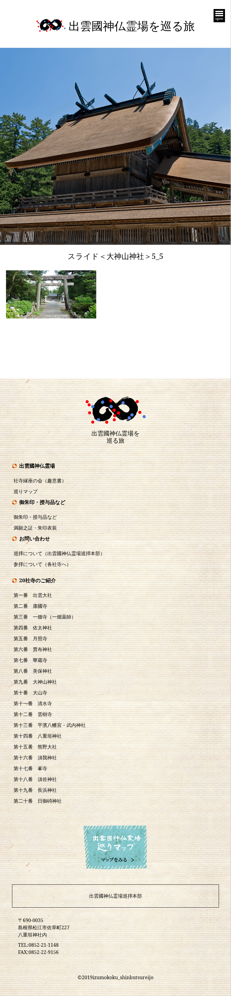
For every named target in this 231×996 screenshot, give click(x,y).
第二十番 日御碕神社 (38, 801)
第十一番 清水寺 (33, 703)
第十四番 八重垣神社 (38, 736)
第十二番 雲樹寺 (33, 714)
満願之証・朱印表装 (35, 527)
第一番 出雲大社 (33, 595)
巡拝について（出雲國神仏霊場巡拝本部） (59, 553)
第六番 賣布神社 (33, 649)
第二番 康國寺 (30, 606)
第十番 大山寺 (30, 692)
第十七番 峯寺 (30, 768)
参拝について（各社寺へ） (42, 564)
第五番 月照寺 (30, 638)
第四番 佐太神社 (33, 627)
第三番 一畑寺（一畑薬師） (45, 616)
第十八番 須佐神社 (35, 779)
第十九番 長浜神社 (35, 790)
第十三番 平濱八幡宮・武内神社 (50, 725)
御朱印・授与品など (35, 517)
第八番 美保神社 (33, 671)
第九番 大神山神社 (35, 681)
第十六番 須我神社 (35, 757)
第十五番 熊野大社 (35, 746)
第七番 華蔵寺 (30, 660)
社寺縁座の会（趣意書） (40, 480)
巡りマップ (26, 491)
